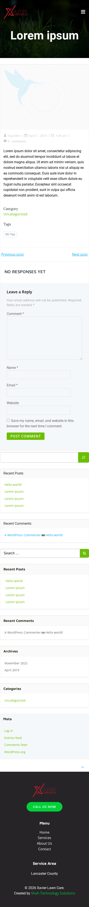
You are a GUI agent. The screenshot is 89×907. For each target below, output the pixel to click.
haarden (14, 136)
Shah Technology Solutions (53, 893)
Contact (44, 849)
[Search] (83, 457)
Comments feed (15, 745)
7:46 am (61, 136)
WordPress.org (14, 752)
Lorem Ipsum (14, 506)
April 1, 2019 (38, 136)
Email (12, 385)
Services (44, 837)
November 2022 (16, 663)
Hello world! (13, 485)
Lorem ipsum (14, 491)
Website (13, 403)
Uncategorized (15, 214)
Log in (8, 731)
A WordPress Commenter (23, 535)
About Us (44, 843)
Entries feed (13, 738)
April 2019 (12, 670)
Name (12, 368)
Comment (15, 314)
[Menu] (83, 12)
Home (44, 832)
